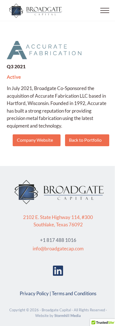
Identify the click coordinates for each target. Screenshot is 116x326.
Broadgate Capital (56, 310)
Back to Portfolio (85, 140)
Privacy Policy (34, 293)
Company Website (35, 140)
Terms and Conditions (74, 293)
